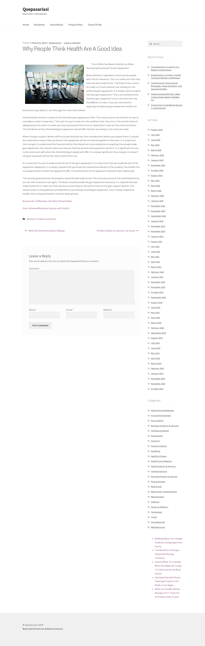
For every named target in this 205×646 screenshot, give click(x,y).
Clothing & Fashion (160, 430)
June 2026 (155, 140)
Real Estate (156, 486)
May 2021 (155, 256)
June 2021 (155, 251)
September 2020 (158, 297)
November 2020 (158, 287)
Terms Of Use (95, 24)
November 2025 (158, 165)
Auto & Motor (157, 420)
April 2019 (155, 358)
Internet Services (159, 471)
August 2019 (156, 338)
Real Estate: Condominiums (164, 491)
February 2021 (157, 272)
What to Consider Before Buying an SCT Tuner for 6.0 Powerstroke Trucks (167, 592)
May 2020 (155, 312)
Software (155, 502)
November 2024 (158, 211)
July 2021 (155, 246)
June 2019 (155, 348)
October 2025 (157, 170)
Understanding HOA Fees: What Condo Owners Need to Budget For (165, 97)
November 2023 (158, 231)
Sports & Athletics (159, 507)
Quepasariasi (36, 9)
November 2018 (158, 383)
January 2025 (157, 201)
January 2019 (157, 373)
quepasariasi (55, 42)
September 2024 (158, 216)
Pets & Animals (158, 481)
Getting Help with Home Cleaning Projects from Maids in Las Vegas (167, 581)
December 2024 (158, 206)
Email (70, 309)
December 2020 (158, 282)
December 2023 (158, 226)
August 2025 (156, 175)
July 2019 (155, 343)
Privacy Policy (75, 24)
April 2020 (155, 317)
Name (33, 309)
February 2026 (157, 155)
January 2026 (157, 160)
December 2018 (158, 378)
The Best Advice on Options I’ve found (115, 231)
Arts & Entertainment (161, 415)
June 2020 (155, 307)
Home (26, 24)
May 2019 (155, 353)
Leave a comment (72, 42)
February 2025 (157, 195)
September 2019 (158, 333)
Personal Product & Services (164, 476)
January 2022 (157, 236)
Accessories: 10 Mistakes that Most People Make (47, 201)
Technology (156, 512)
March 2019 (156, 363)
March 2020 (156, 322)
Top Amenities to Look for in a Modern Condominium (165, 68)
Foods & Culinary (159, 446)
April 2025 (155, 185)
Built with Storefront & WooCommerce (43, 628)
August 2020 (156, 302)
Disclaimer (39, 24)
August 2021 (156, 241)
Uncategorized (158, 522)
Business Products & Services (41, 218)
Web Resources (158, 527)
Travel (154, 517)
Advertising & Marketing (162, 410)
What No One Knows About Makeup (46, 231)
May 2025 (155, 180)
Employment (157, 435)
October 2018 (157, 388)
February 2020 (157, 328)
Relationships (157, 496)
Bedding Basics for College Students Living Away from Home (168, 542)
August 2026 (156, 129)
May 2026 (155, 145)
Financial (155, 441)
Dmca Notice (56, 24)
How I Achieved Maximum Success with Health (46, 208)
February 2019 (157, 368)
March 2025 (156, 190)
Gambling (155, 451)
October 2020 (157, 292)
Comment (34, 268)
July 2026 (155, 134)
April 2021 (155, 261)
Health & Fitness (159, 456)
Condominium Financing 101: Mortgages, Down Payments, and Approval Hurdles (166, 86)
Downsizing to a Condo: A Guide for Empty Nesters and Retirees (166, 76)
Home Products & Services (163, 466)
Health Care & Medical (161, 461)
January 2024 (157, 221)
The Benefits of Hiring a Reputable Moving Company (167, 554)
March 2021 (156, 267)
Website (107, 309)
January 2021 (157, 277)
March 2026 (156, 150)
